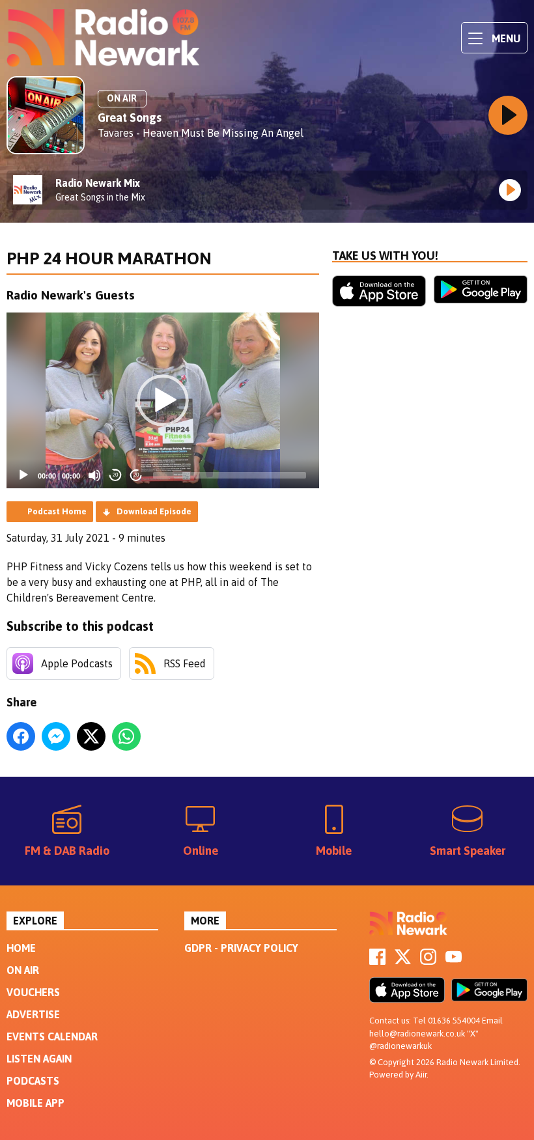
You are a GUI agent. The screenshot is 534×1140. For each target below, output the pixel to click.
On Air (23, 970)
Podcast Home (57, 511)
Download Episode (154, 511)
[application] (163, 400)
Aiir (421, 1074)
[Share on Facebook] (21, 736)
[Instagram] (428, 961)
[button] (163, 400)
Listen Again (39, 1058)
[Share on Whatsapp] (126, 736)
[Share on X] (91, 736)
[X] (403, 961)
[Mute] (94, 475)
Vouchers (33, 992)
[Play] (23, 475)
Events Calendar (52, 1036)
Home (21, 948)
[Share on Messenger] (56, 736)
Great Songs (130, 117)
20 (115, 475)
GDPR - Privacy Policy (241, 948)
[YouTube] (453, 961)
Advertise (33, 1014)
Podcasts (33, 1081)
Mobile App (35, 1103)
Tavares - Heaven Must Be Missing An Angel (200, 133)
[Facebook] (377, 961)
